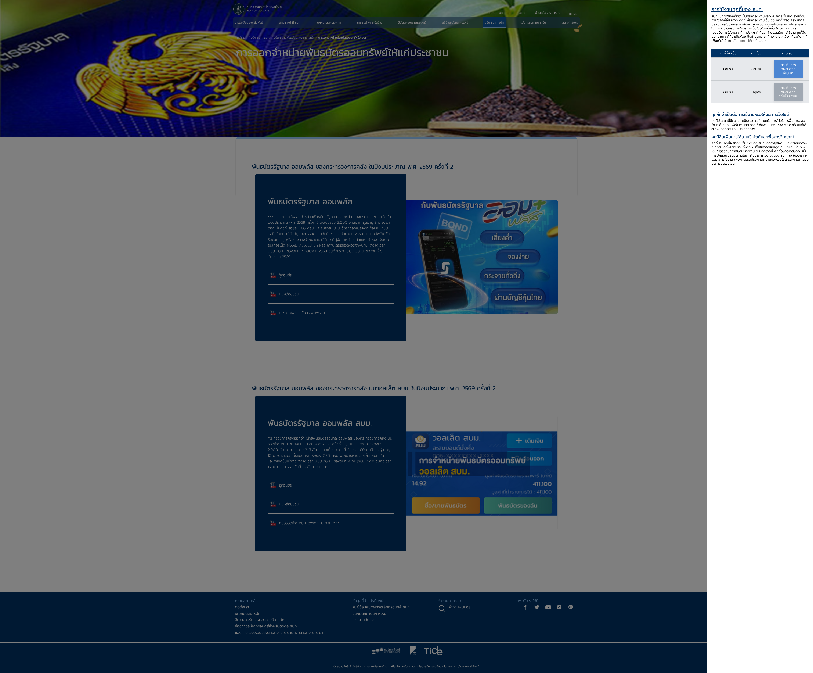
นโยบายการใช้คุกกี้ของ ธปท (751, 40)
